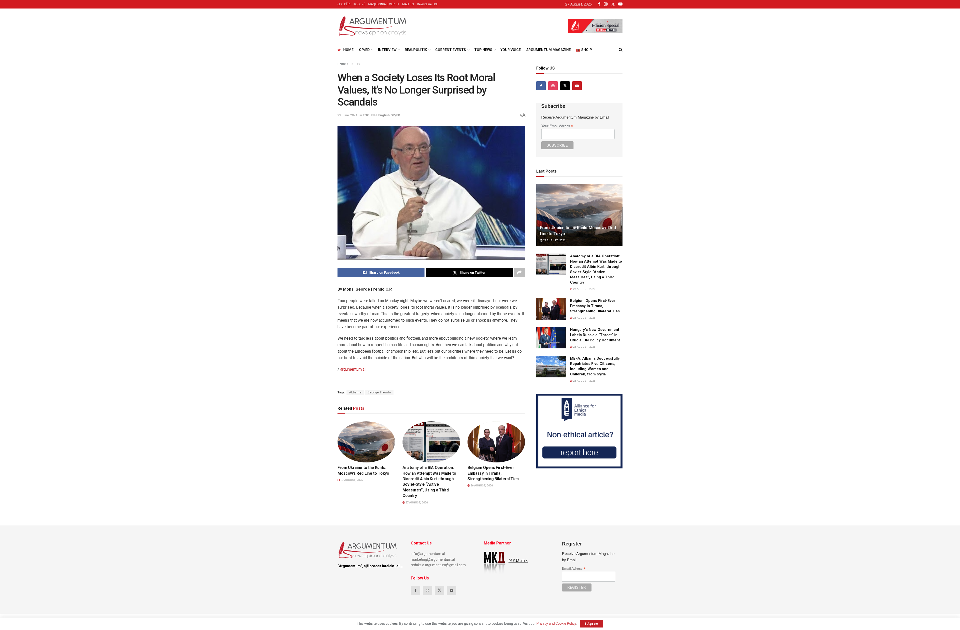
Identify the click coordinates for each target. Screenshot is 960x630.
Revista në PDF (427, 4)
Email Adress (574, 568)
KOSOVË (359, 4)
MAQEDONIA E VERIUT (383, 4)
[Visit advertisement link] (579, 431)
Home (348, 50)
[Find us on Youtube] (577, 85)
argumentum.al (353, 369)
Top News (483, 50)
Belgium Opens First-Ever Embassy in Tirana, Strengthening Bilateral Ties (493, 473)
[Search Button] (620, 50)
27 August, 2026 (351, 480)
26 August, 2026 (481, 485)
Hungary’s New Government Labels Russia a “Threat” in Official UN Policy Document (595, 334)
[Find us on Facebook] (541, 85)
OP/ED (364, 50)
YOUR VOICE (510, 50)
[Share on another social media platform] (519, 272)
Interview (387, 50)
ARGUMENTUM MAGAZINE (548, 50)
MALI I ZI (408, 4)
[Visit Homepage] (373, 26)
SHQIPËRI (344, 4)
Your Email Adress (557, 126)
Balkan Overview (420, 457)
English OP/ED (389, 115)
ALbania (355, 392)
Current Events (450, 50)
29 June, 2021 (347, 115)
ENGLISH (356, 64)
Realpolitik (416, 50)
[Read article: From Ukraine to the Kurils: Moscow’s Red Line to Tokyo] (366, 441)
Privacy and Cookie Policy (556, 623)
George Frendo (379, 392)
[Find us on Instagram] (553, 85)
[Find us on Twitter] (565, 85)
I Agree (591, 623)
